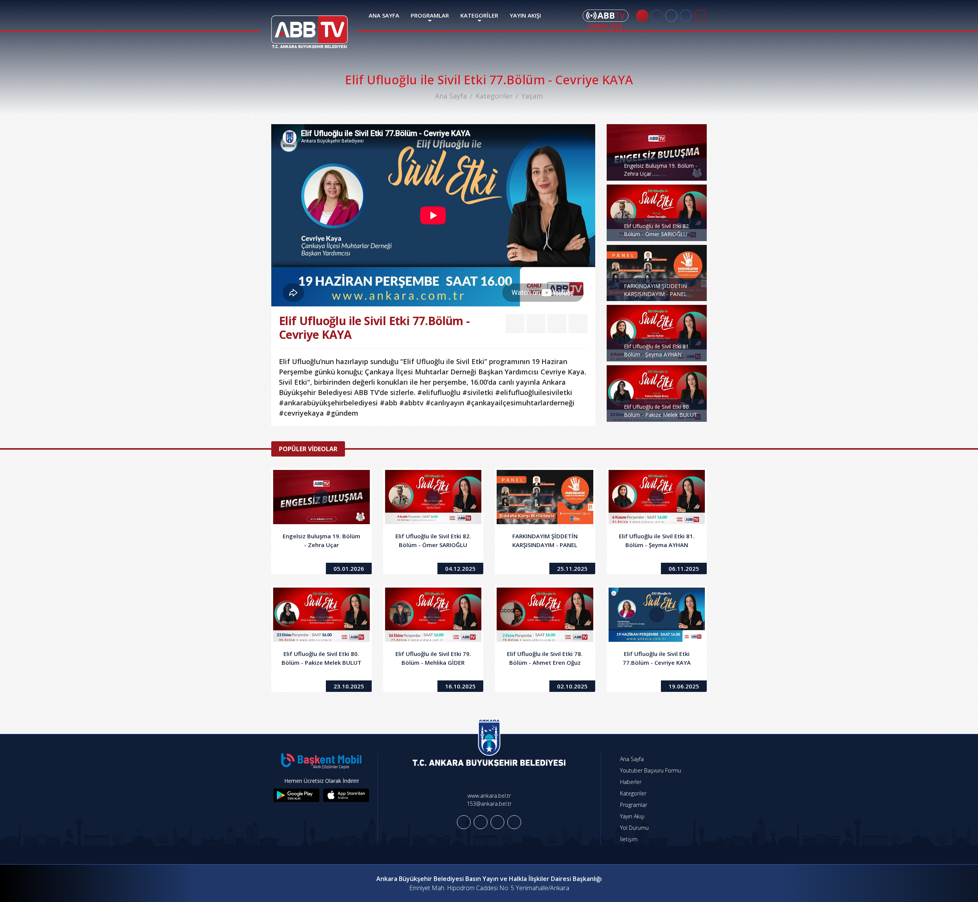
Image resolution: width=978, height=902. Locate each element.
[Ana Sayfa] (309, 27)
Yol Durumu (634, 827)
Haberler (630, 781)
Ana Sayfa (451, 95)
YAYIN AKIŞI (525, 15)
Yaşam (532, 95)
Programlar (633, 804)
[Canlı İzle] (605, 19)
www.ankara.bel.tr (489, 795)
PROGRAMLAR (430, 15)
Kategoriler (494, 95)
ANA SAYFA (384, 15)
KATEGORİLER (479, 15)
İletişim (628, 839)
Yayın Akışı (631, 816)
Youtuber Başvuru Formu (650, 770)
